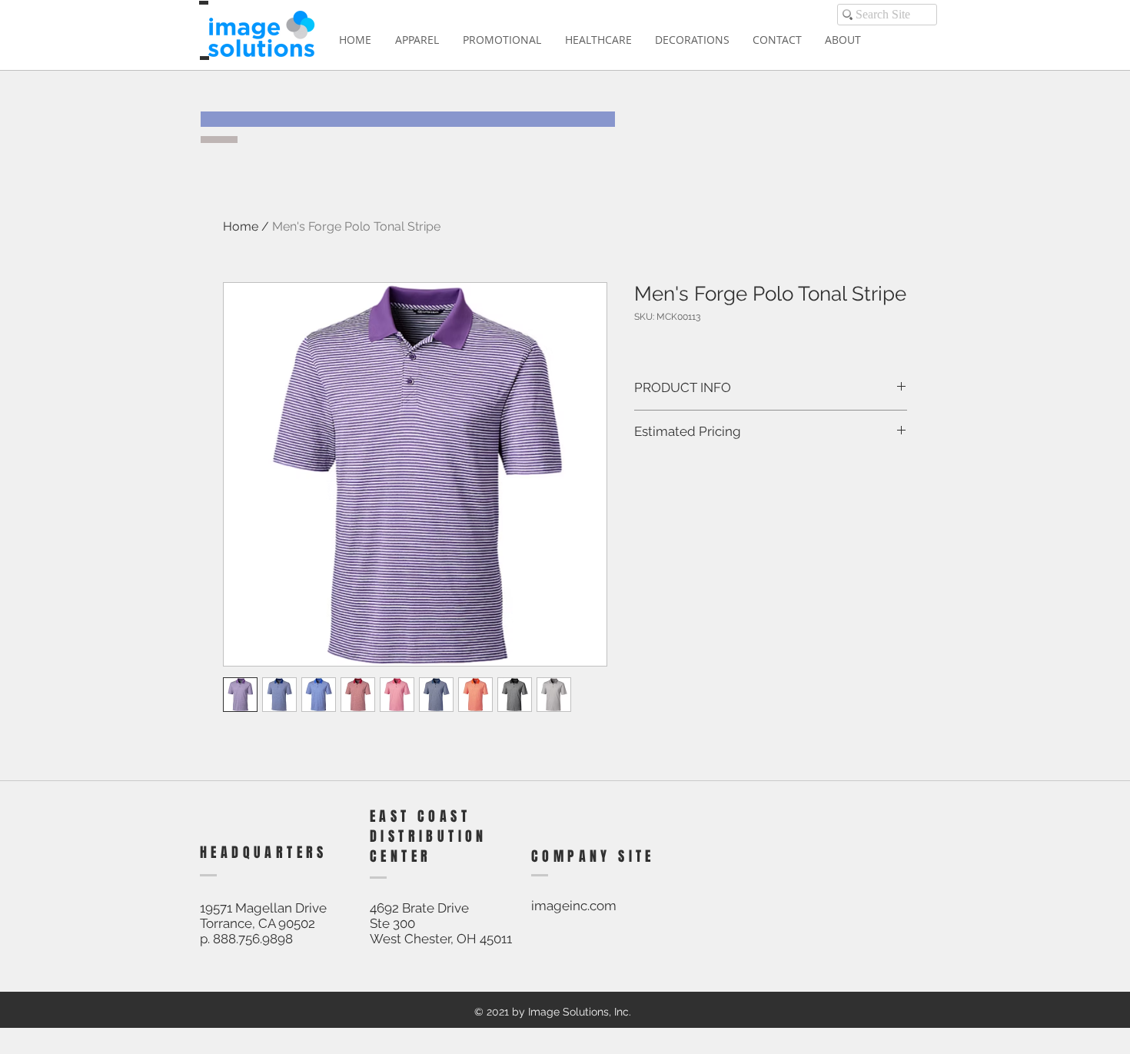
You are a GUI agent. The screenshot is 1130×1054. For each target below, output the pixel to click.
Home (240, 226)
